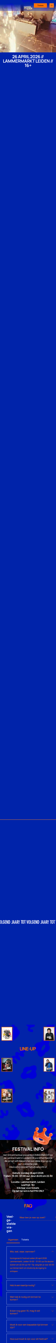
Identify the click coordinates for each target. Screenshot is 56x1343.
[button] (51, 49)
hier (23, 1187)
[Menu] (51, 5)
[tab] (13, 1239)
